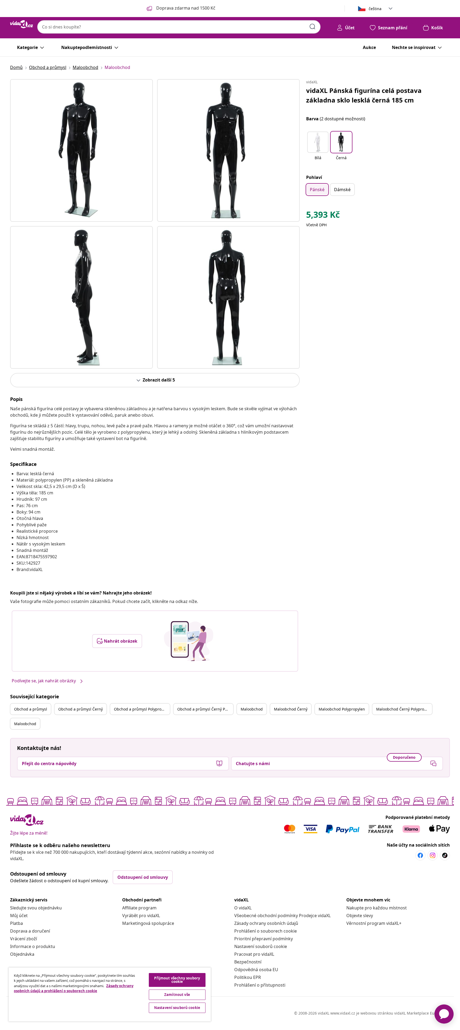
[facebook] (420, 855)
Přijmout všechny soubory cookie (177, 980)
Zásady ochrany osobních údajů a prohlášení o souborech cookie (73, 988)
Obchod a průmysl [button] (30, 709)
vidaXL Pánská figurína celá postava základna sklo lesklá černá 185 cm (364, 95)
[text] (323, 216)
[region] (110, 994)
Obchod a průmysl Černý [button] (80, 709)
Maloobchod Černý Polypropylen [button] (404, 709)
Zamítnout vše (177, 994)
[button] (317, 149)
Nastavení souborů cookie (260, 946)
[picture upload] (188, 641)
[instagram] (432, 855)
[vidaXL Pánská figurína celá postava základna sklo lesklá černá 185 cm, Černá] (81, 150)
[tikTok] (444, 855)
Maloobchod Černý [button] (290, 709)
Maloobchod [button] (252, 709)
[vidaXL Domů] (21, 24)
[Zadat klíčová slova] (312, 26)
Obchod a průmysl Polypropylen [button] (142, 709)
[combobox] (179, 27)
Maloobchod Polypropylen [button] (342, 709)
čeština (375, 8)
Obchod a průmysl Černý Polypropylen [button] (205, 709)
